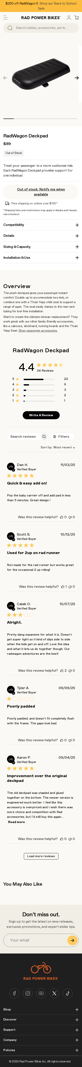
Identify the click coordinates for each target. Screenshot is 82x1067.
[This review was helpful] (61, 517)
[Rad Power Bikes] (41, 17)
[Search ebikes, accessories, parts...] (10, 28)
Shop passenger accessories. (38, 330)
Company (10, 1040)
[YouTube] (41, 993)
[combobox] (56, 447)
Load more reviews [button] (41, 856)
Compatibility (13, 225)
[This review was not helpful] (70, 517)
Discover (10, 1019)
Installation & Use (16, 257)
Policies (9, 1050)
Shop (7, 1009)
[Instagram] (28, 993)
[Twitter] (54, 993)
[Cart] (76, 17)
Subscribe (72, 940)
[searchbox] (23, 436)
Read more (16, 822)
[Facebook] (14, 993)
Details (8, 236)
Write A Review (41, 415)
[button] (5, 17)
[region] (40, 379)
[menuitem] (69, 17)
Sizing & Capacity (16, 247)
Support (9, 1030)
